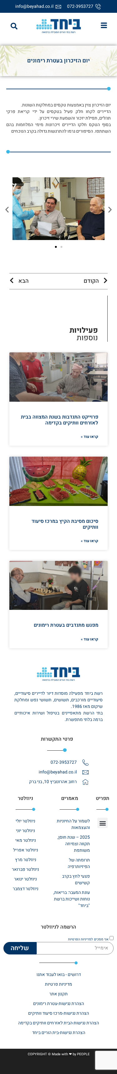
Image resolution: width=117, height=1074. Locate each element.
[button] (14, 26)
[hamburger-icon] (104, 26)
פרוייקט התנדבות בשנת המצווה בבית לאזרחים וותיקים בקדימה (59, 420)
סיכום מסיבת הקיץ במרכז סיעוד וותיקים (65, 524)
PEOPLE (83, 1054)
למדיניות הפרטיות (80, 939)
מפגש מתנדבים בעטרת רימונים (66, 625)
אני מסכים (88, 939)
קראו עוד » (89, 436)
